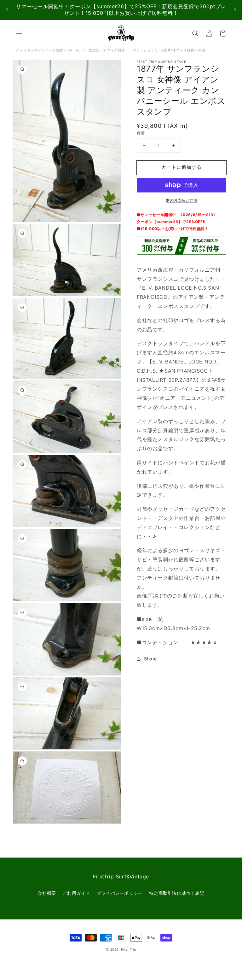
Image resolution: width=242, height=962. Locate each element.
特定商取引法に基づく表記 (176, 893)
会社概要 (46, 893)
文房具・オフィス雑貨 (107, 50)
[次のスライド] (235, 10)
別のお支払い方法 (181, 200)
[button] (19, 33)
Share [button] (150, 658)
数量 (141, 133)
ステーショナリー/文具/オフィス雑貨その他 (169, 50)
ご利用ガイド (76, 893)
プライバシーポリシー (120, 893)
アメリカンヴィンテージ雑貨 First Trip (48, 50)
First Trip (128, 949)
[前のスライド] (7, 10)
